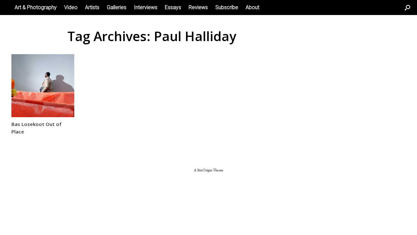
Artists (92, 7)
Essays (173, 7)
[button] (407, 7)
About (252, 7)
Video (71, 7)
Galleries (116, 7)
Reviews (198, 7)
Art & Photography (36, 7)
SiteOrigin (204, 169)
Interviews (145, 7)
